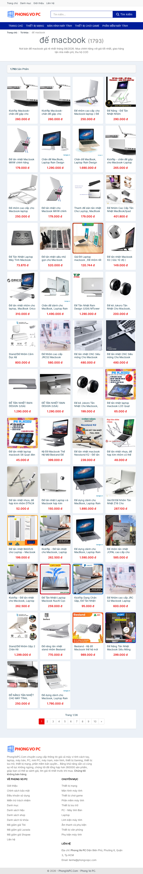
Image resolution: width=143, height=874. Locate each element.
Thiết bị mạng (35, 25)
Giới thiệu (38, 3)
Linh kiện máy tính (72, 819)
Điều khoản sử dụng (18, 795)
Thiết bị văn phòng (72, 829)
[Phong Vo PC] (24, 749)
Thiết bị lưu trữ (70, 805)
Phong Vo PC (87, 870)
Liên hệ (50, 3)
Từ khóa (24, 32)
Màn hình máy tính (59, 25)
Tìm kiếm (125, 14)
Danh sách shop (16, 815)
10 (95, 721)
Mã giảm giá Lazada (18, 829)
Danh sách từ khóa (17, 819)
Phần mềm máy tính (115, 25)
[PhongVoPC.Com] (24, 14)
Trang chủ (12, 3)
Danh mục (25, 3)
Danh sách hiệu (15, 810)
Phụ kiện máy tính (72, 834)
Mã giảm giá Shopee (18, 834)
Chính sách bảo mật (18, 790)
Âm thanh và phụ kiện (74, 824)
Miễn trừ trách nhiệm (19, 800)
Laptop (66, 815)
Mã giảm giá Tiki (16, 824)
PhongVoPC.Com (68, 870)
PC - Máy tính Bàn (72, 810)
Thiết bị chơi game (87, 25)
